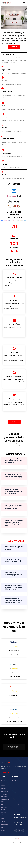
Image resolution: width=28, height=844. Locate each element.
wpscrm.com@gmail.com (20, 817)
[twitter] (19, 830)
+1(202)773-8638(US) (18, 822)
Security (21, 842)
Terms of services (8, 842)
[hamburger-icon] (24, 3)
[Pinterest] (22, 830)
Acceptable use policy (17, 842)
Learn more (4, 772)
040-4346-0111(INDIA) (18, 824)
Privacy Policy (12, 842)
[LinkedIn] (15, 830)
